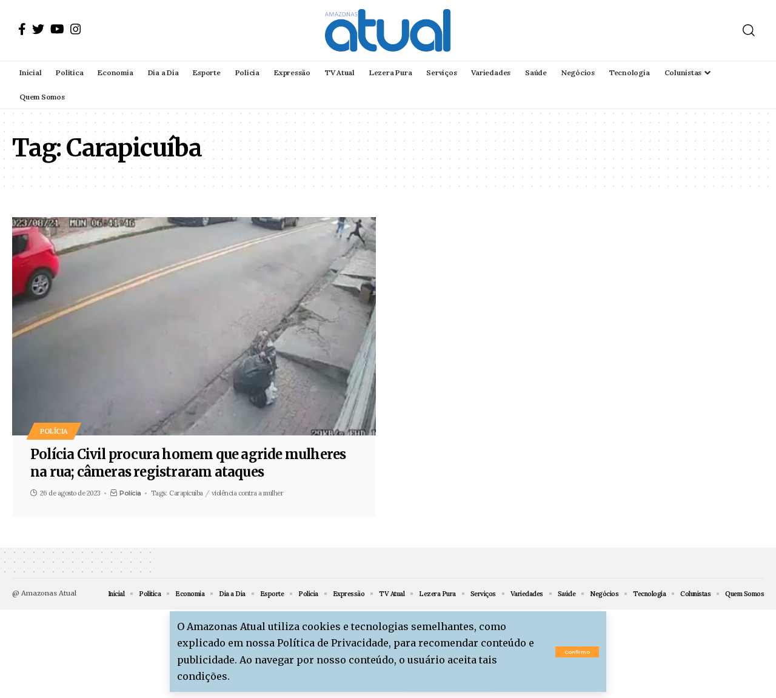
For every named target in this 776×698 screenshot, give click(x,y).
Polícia (54, 430)
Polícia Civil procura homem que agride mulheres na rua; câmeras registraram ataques (188, 463)
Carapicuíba (186, 493)
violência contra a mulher (248, 493)
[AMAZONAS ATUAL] (387, 30)
